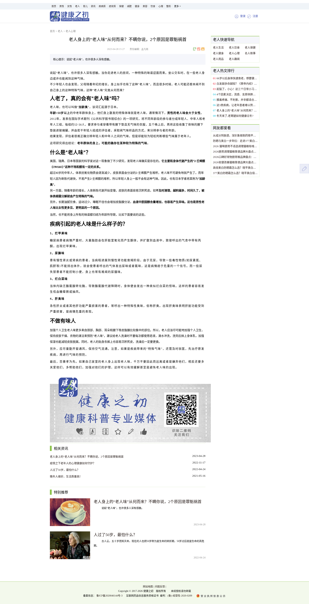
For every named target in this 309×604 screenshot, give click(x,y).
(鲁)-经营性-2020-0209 (180, 596)
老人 (77, 6)
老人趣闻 (234, 59)
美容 (145, 6)
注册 (255, 16)
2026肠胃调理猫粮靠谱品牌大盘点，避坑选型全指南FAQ (246, 151)
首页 (54, 6)
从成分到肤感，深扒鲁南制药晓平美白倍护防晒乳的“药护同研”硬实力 (254, 135)
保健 (121, 6)
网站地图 (148, 586)
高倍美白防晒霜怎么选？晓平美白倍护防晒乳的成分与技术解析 (250, 167)
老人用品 (218, 59)
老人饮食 (234, 47)
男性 (61, 6)
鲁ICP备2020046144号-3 (109, 596)
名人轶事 (250, 53)
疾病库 (102, 6)
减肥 (129, 6)
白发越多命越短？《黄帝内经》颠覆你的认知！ (245, 83)
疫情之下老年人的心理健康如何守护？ (72, 463)
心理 (160, 6)
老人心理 (71, 31)
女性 (69, 6)
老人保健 (250, 47)
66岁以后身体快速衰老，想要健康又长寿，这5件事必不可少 (252, 78)
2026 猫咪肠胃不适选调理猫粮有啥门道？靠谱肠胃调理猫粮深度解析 (254, 146)
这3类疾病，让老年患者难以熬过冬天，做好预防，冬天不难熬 (253, 105)
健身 (137, 6)
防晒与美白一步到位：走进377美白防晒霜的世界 (242, 140)
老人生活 (218, 47)
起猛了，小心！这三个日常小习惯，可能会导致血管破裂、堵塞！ (255, 89)
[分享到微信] (194, 49)
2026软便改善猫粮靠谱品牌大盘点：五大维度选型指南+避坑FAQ (251, 162)
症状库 (112, 6)
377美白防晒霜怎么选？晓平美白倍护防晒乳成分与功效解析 (248, 173)
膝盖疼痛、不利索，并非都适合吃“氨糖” (241, 99)
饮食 (153, 6)
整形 (168, 6)
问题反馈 (160, 586)
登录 (243, 16)
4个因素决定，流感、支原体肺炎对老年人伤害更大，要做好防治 (255, 94)
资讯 (93, 6)
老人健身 (218, 53)
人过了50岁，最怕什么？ (65, 469)
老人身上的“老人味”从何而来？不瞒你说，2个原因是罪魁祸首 (87, 456)
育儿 (85, 6)
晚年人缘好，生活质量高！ (66, 476)
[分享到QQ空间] (202, 49)
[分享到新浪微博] (198, 49)
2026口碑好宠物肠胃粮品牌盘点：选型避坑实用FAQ (244, 157)
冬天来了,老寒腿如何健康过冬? (235, 115)
